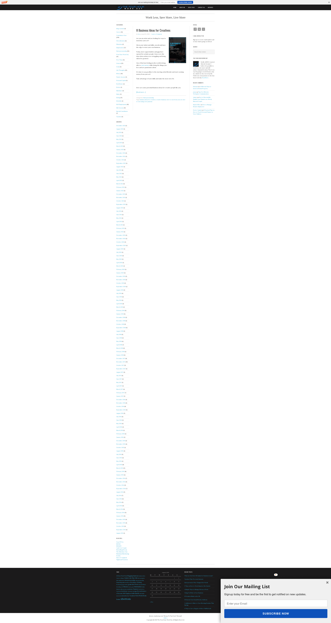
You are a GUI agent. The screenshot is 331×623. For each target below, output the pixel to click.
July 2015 (118, 454)
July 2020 (119, 252)
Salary (118, 94)
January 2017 (120, 396)
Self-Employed (127, 593)
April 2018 (119, 345)
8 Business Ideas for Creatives (153, 30)
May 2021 (119, 218)
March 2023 (119, 146)
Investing (118, 587)
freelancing (119, 584)
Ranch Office (196, 104)
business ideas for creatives (148, 99)
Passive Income (120, 77)
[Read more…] (141, 92)
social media (123, 596)
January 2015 (120, 475)
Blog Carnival (120, 28)
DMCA (165, 618)
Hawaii (140, 584)
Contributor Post (121, 35)
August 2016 (119, 413)
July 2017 (118, 375)
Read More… (205, 77)
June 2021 (119, 214)
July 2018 (118, 334)
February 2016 (120, 434)
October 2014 (120, 485)
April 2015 (119, 464)
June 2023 (119, 136)
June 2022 (119, 173)
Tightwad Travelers (122, 559)
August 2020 (120, 249)
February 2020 (120, 269)
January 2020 (120, 273)
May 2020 (119, 259)
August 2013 (119, 533)
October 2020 (120, 242)
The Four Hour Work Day (130, 7)
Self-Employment (121, 104)
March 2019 (119, 307)
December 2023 (120, 125)
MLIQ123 (118, 546)
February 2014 (120, 512)
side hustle (135, 593)
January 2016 (120, 437)
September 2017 (121, 369)
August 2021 (119, 208)
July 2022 (118, 170)
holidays (144, 584)
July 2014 (118, 495)
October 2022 (120, 160)
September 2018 (121, 327)
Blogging (130, 576)
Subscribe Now (185, 2)
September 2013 (121, 529)
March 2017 (119, 389)
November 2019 (120, 279)
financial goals (120, 582)
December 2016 (120, 399)
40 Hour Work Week (121, 576)
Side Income (119, 108)
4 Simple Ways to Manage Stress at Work (196, 589)
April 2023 (119, 142)
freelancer (127, 582)
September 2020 (121, 245)
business (135, 576)
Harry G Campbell (121, 557)
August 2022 (119, 166)
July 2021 (118, 211)
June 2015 (119, 458)
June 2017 (119, 379)
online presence (123, 589)
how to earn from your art (174, 99)
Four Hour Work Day (122, 54)
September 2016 (121, 410)
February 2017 (120, 392)
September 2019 (121, 286)
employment (121, 580)
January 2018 (120, 355)
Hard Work (135, 584)
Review (118, 87)
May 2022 (119, 177)
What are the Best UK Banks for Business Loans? (198, 576)
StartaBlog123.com (121, 550)
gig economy (125, 584)
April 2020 (119, 262)
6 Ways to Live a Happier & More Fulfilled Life (197, 608)
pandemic (130, 589)
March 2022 (119, 184)
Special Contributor (122, 111)
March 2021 (119, 225)
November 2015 (120, 444)
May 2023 (119, 139)
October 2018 (120, 324)
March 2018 (119, 348)
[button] (165, 2)
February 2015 (120, 471)
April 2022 (119, 180)
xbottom (126, 599)
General (118, 63)
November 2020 (121, 238)
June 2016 (119, 420)
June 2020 (119, 255)
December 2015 (120, 440)
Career (118, 32)
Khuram (195, 86)
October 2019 (120, 283)
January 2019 (120, 314)
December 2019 (120, 276)
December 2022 (120, 153)
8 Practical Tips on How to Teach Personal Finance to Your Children (203, 112)
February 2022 (120, 187)
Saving (118, 97)
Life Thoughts (120, 70)
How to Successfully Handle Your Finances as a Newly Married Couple (202, 99)
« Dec (151, 602)
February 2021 (120, 228)
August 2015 (119, 451)
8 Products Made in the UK (192, 596)
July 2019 (118, 293)
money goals (131, 587)
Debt (139, 578)
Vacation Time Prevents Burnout (193, 579)
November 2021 (120, 197)
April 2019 (119, 303)
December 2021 (120, 194)
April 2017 (119, 386)
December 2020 (120, 235)
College (122, 578)
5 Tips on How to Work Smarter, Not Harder (197, 586)
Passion (135, 589)
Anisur (195, 97)
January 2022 (120, 190)
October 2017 (120, 365)
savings (135, 591)
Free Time (119, 60)
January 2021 (120, 232)
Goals (118, 67)
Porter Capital (197, 110)
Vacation (118, 116)
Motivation (138, 587)
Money (118, 73)
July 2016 (118, 416)
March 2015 (119, 468)
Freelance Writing (136, 582)
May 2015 (119, 461)
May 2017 (119, 382)
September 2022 (121, 163)
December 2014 (120, 478)
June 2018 (119, 338)
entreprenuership (139, 580)
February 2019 (120, 310)
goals (129, 584)
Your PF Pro (120, 542)
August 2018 (119, 331)
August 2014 (119, 492)
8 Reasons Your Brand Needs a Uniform (195, 600)
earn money (145, 65)
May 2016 (119, 423)
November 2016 (120, 403)
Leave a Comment (157, 34)
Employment (120, 47)
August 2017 (119, 372)
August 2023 (119, 129)
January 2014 (120, 516)
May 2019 (119, 300)
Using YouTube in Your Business (193, 593)
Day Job (134, 578)
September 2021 (121, 204)
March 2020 (119, 266)
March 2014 (119, 509)
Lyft (122, 587)
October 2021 (120, 201)
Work (137, 596)
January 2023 (120, 149)
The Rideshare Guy (121, 552)
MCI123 (118, 544)
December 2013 (120, 519)
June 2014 (119, 499)
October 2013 (120, 526)
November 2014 (120, 482)
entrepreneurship (129, 580)
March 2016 (119, 430)
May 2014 (119, 502)
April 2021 (119, 221)
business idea (142, 576)
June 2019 (119, 297)
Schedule (119, 101)
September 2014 (121, 488)
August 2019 (119, 290)
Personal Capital (121, 80)
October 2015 (120, 447)
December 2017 (120, 358)
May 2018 (119, 341)
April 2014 (119, 506)
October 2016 (120, 406)
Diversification (120, 41)
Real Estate (119, 84)
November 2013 (120, 523)
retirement (130, 591)
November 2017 (120, 362)
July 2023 (118, 132)
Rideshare (119, 90)
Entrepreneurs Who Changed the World (196, 582)
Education (119, 44)
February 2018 (120, 351)
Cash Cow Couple (121, 548)
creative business (161, 99)
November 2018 (120, 321)
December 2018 (120, 317)
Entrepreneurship (148, 97)
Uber (128, 595)
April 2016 (119, 427)
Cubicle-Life (128, 578)
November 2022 (120, 156)
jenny (194, 92)
